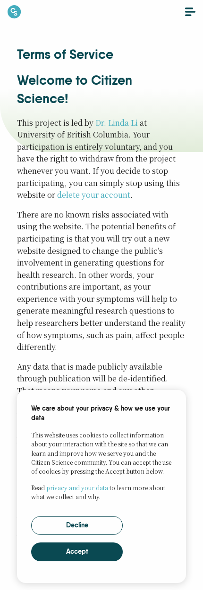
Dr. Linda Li (116, 122)
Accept (77, 552)
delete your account (93, 194)
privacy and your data (77, 488)
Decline (77, 525)
